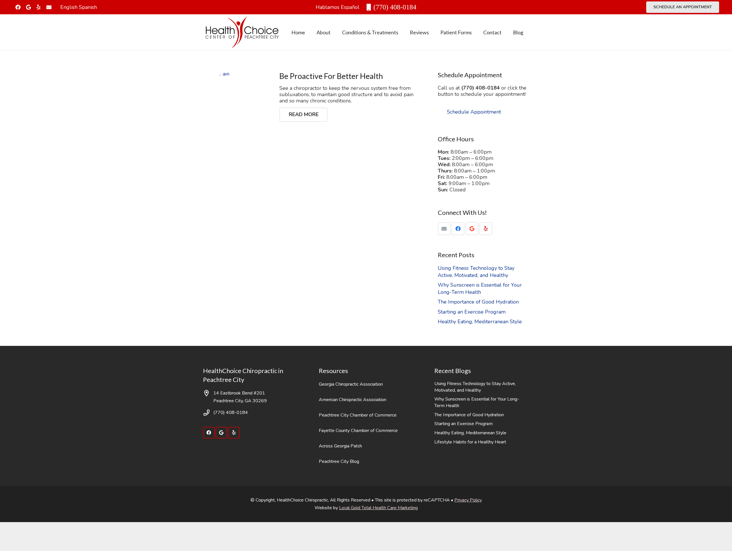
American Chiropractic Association (352, 400)
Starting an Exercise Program (472, 311)
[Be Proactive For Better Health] (235, 103)
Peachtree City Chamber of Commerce (358, 415)
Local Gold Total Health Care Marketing (378, 508)
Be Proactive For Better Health (331, 76)
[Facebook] (18, 7)
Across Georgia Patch (340, 446)
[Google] (28, 7)
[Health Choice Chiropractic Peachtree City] (242, 32)
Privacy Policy (468, 500)
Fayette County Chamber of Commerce (358, 430)
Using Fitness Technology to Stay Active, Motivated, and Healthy (476, 272)
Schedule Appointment (474, 111)
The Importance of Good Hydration (478, 301)
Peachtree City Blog (339, 461)
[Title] (49, 7)
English (68, 7)
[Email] (444, 228)
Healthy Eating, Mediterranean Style (480, 321)
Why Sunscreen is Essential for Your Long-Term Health (480, 289)
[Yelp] (38, 7)
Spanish (88, 7)
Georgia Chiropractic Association (351, 384)
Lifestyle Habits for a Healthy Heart (470, 442)
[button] (335, 32)
